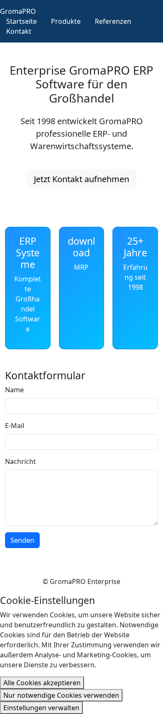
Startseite (21, 21)
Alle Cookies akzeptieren (42, 682)
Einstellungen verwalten (41, 707)
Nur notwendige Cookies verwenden (61, 695)
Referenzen (113, 21)
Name (14, 389)
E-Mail (14, 425)
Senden (22, 540)
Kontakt (18, 31)
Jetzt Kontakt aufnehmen (81, 179)
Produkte (66, 21)
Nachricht (20, 461)
